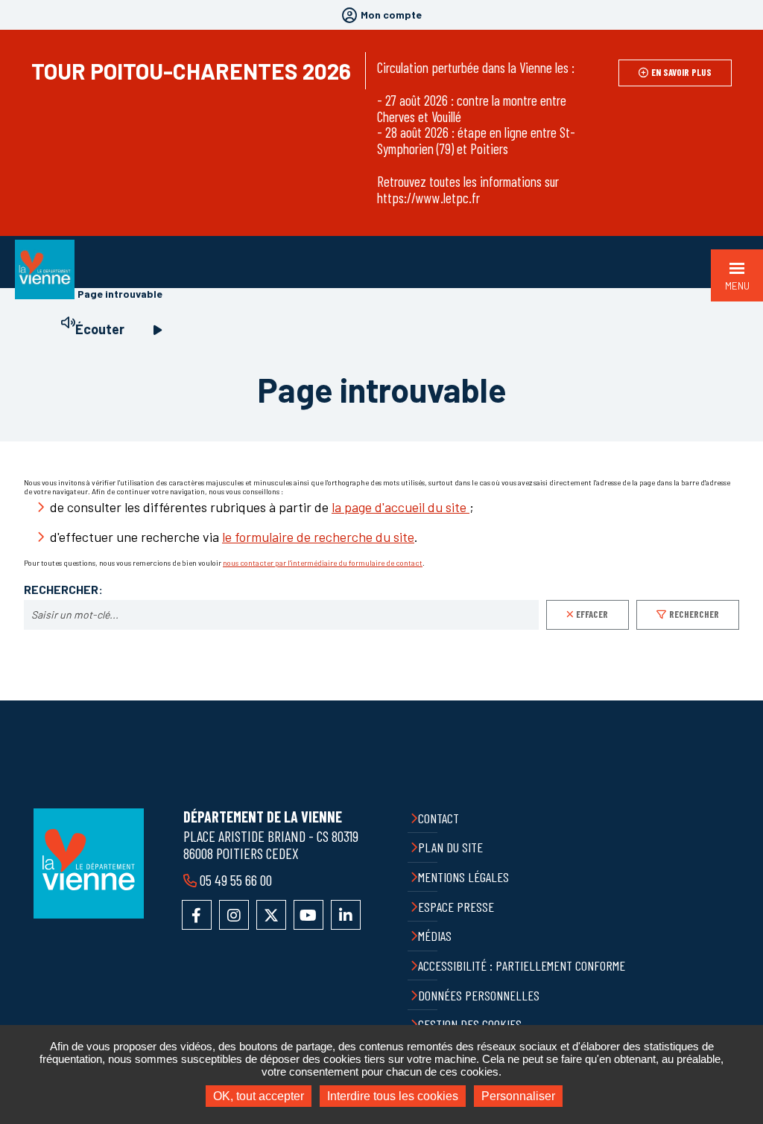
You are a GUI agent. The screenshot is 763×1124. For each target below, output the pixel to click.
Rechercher (694, 614)
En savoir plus (681, 72)
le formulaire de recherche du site (318, 537)
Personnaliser (518, 1096)
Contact (438, 818)
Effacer (592, 614)
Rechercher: (63, 589)
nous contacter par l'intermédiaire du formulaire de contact (322, 562)
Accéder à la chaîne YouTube (308, 915)
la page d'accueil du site (400, 507)
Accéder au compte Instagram (234, 915)
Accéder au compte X (271, 915)
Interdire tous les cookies (392, 1096)
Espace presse (456, 906)
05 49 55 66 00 (236, 880)
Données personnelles (478, 995)
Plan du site (450, 847)
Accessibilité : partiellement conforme (521, 965)
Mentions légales (463, 877)
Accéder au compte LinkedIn (346, 915)
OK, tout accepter (258, 1096)
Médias (435, 935)
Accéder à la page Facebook (197, 915)
